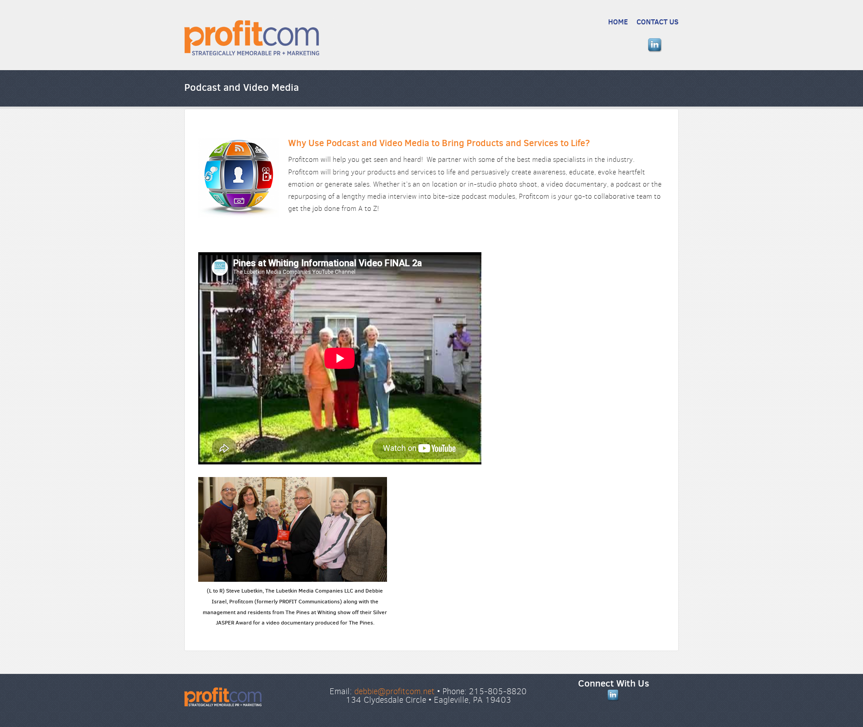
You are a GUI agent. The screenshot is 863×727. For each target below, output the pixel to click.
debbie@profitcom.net (394, 691)
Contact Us (657, 21)
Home (618, 21)
